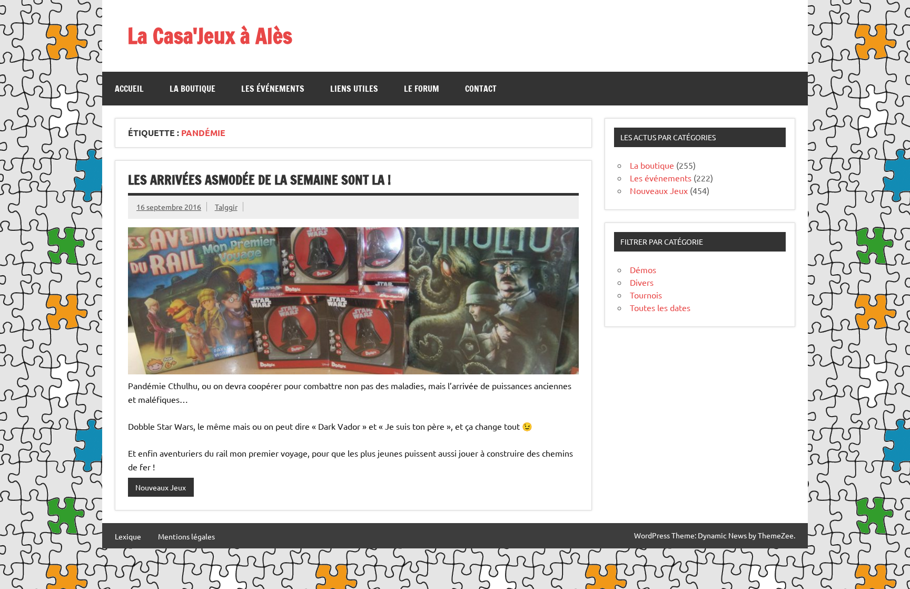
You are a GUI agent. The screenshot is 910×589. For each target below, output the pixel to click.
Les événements (272, 88)
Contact (481, 88)
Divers (642, 282)
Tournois (646, 294)
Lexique (128, 536)
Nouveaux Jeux (160, 487)
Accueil (129, 88)
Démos (643, 269)
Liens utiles (354, 88)
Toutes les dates (660, 307)
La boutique (192, 88)
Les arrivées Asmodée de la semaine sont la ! (259, 180)
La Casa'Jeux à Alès (209, 36)
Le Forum (421, 88)
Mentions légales (186, 536)
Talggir (226, 206)
